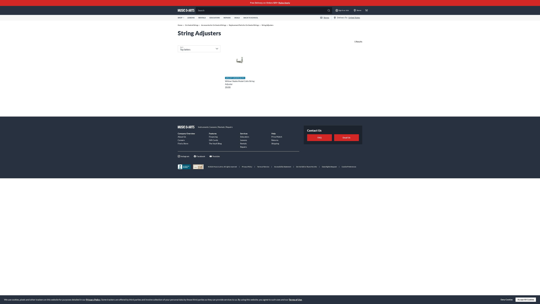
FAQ (319, 137)
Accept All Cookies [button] (526, 299)
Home (180, 25)
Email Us (346, 137)
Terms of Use (295, 299)
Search (201, 10)
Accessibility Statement (282, 167)
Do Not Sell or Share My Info (306, 167)
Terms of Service (263, 167)
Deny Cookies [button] (507, 299)
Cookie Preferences (349, 167)
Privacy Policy (93, 299)
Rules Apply (284, 3)
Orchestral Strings (191, 25)
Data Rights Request (329, 167)
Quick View (240, 69)
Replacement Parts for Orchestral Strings (244, 25)
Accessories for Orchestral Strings (213, 25)
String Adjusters (267, 25)
